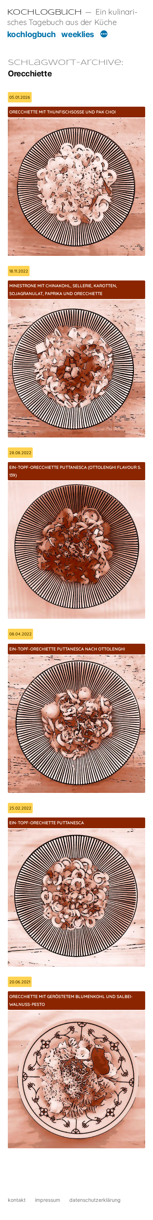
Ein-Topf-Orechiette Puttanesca (46, 822)
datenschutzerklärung (95, 1200)
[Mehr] (104, 35)
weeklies (77, 34)
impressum (47, 1200)
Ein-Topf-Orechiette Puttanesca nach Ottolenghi (67, 649)
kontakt (17, 1200)
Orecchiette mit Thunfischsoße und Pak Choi (62, 112)
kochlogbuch (31, 34)
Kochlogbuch (44, 12)
